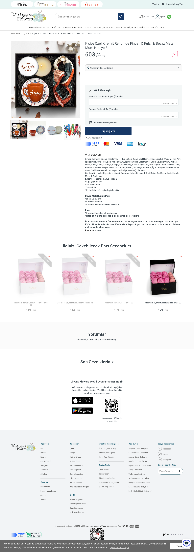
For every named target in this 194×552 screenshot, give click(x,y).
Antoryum (44, 470)
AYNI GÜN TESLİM (157, 27)
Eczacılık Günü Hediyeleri (138, 487)
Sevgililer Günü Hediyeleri (138, 448)
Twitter (166, 454)
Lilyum (43, 457)
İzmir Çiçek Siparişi (106, 457)
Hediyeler (143, 27)
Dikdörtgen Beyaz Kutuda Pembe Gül (119, 303)
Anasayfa (15, 34)
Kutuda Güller (53, 27)
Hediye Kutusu (75, 457)
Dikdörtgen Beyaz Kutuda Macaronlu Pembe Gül (31, 304)
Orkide (43, 453)
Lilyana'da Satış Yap (173, 4)
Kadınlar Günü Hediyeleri (138, 453)
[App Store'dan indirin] (82, 400)
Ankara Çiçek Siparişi (107, 453)
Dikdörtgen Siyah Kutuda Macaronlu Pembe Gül (163, 303)
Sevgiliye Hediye (76, 466)
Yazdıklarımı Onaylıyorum (105, 123)
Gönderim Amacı (36, 27)
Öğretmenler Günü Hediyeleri (140, 466)
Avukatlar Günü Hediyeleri (139, 478)
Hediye (72, 453)
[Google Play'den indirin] (82, 410)
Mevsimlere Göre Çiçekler (109, 482)
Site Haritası (45, 495)
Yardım (155, 4)
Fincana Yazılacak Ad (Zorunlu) (103, 109)
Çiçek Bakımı (104, 470)
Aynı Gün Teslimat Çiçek (79, 487)
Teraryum (44, 466)
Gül (41, 448)
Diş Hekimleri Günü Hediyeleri (140, 491)
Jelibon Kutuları (76, 483)
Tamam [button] (180, 546)
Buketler (67, 27)
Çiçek (26, 34)
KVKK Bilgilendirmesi (78, 504)
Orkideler (115, 27)
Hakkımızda (45, 487)
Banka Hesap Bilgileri (48, 491)
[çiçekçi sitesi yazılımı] (171, 534)
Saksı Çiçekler (129, 27)
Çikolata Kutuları (76, 478)
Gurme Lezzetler (82, 27)
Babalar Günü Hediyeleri (138, 461)
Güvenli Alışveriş (76, 500)
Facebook (167, 449)
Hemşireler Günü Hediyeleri (139, 483)
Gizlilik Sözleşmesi (77, 512)
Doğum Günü (75, 461)
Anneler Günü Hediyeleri (138, 457)
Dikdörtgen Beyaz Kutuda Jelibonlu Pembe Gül (75, 303)
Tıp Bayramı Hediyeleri (137, 474)
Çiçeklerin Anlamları (107, 478)
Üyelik (162, 17)
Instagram (167, 460)
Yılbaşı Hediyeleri (135, 470)
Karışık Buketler (46, 461)
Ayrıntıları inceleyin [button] (119, 547)
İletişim (43, 500)
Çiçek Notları (104, 474)
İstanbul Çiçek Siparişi (107, 448)
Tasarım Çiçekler (100, 27)
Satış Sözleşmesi (76, 508)
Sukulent (43, 474)
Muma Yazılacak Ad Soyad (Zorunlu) (106, 96)
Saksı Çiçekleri (75, 470)
